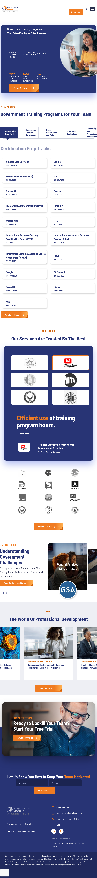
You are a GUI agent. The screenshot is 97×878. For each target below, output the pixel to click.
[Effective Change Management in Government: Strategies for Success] (67, 643)
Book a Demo (20, 88)
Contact (31, 831)
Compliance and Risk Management (31, 132)
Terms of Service (14, 824)
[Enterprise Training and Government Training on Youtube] (54, 831)
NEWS (48, 611)
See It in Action (76, 12)
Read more (24, 433)
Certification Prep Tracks (10, 132)
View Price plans (12, 314)
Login (59, 824)
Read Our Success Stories (15, 583)
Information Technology (72, 132)
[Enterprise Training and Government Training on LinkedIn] (61, 831)
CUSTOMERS (48, 330)
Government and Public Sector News (59, 662)
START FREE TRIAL (25, 738)
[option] (68, 653)
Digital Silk (67, 838)
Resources (21, 831)
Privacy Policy (29, 824)
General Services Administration (67, 566)
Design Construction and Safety (51, 132)
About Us (10, 831)
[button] (14, 593)
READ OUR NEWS (46, 688)
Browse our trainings (47, 526)
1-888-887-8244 (63, 807)
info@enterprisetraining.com (69, 813)
